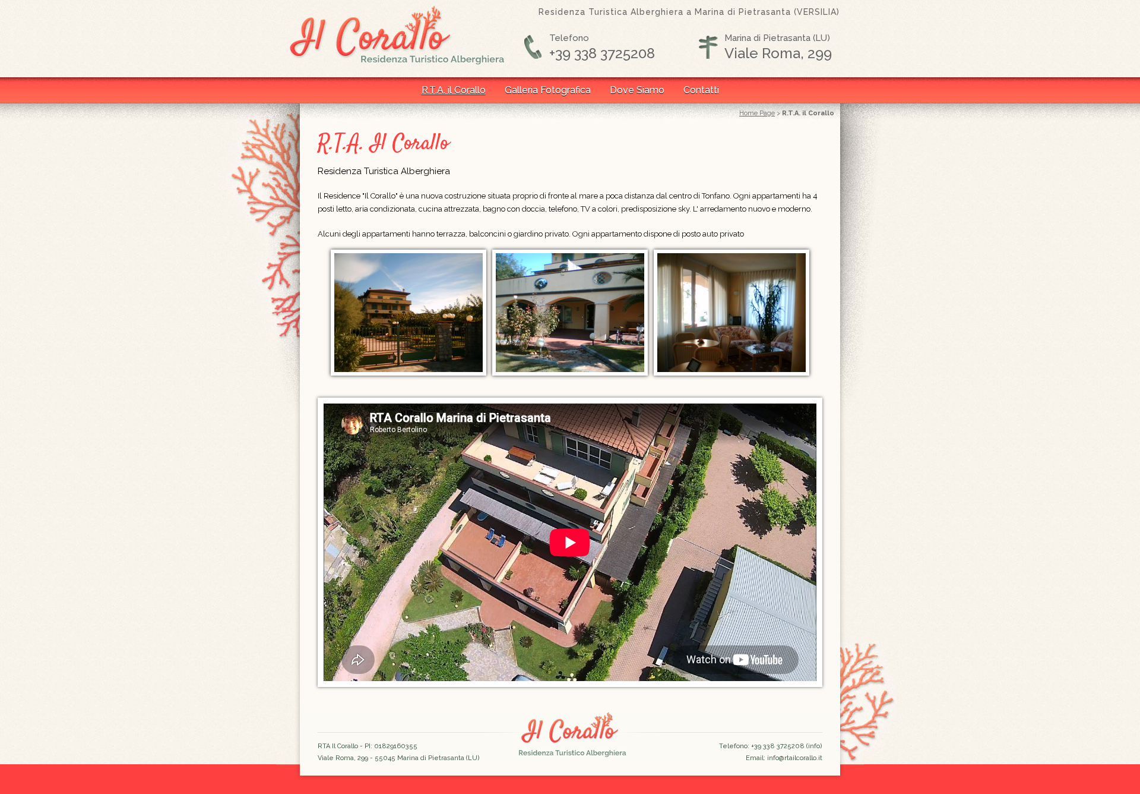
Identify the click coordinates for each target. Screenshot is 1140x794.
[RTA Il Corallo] (408, 372)
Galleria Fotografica (548, 90)
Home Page (757, 113)
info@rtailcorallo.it (794, 758)
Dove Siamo (637, 90)
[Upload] (570, 372)
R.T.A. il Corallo (454, 90)
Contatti (701, 90)
